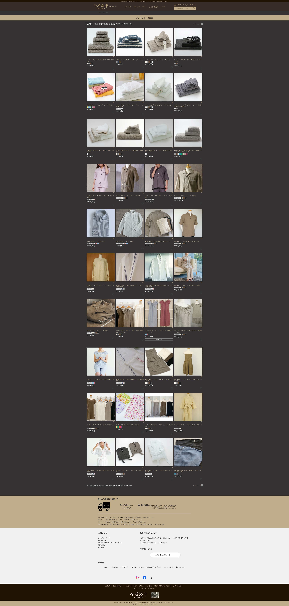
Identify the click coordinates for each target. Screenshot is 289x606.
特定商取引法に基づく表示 (162, 586)
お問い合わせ (177, 586)
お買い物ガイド (118, 586)
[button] (193, 24)
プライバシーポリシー (140, 588)
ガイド (163, 7)
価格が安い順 (103, 24)
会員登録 (179, 5)
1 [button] (195, 24)
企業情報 (152, 588)
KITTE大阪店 (168, 567)
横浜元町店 (150, 567)
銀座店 (106, 567)
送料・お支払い (139, 586)
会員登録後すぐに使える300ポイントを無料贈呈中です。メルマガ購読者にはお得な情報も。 (144, 1)
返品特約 (149, 586)
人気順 (96, 24)
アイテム (128, 7)
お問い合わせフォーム (162, 555)
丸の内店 (115, 567)
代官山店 (134, 567)
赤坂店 (141, 567)
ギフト (144, 7)
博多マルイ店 (180, 567)
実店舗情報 (128, 586)
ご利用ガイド (150, 542)
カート (194, 5)
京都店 (159, 567)
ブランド (137, 7)
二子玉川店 (124, 567)
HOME (99, 12)
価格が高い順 (113, 24)
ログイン (185, 5)
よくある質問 (153, 7)
